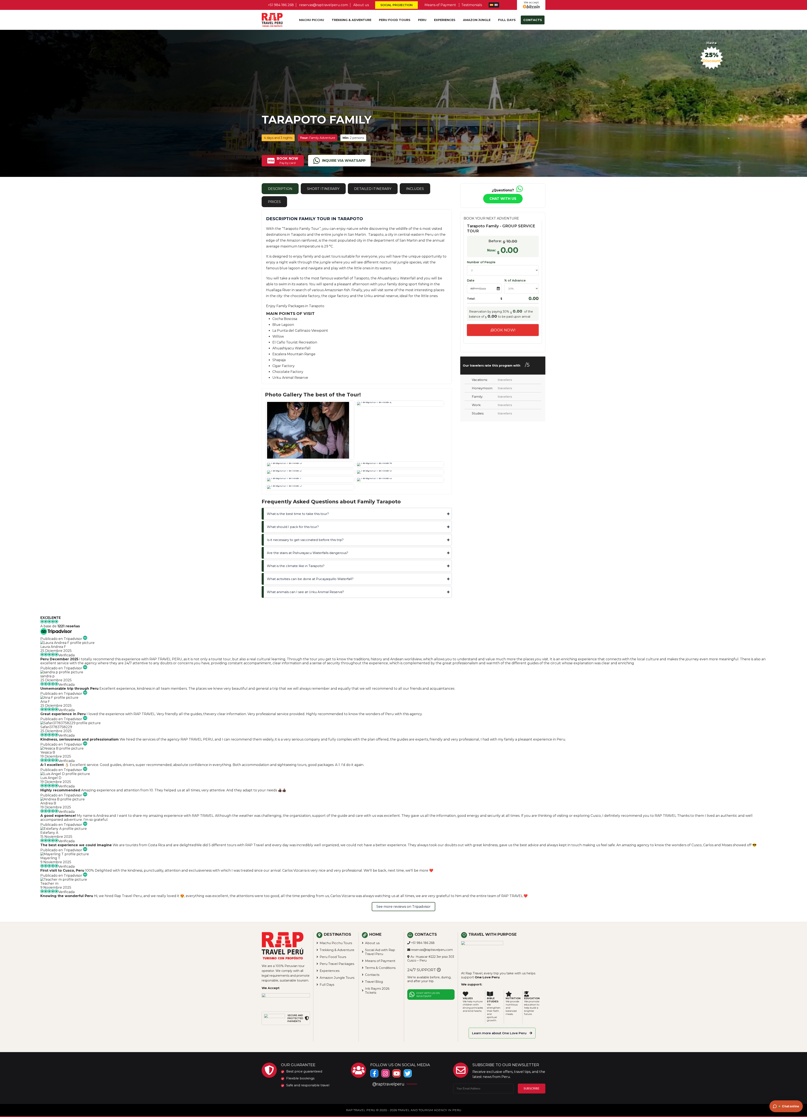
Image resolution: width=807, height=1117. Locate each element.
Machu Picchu (311, 20)
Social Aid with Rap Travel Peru (380, 952)
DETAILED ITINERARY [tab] (372, 189)
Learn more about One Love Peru (499, 1033)
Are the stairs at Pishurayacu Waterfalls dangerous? (307, 553)
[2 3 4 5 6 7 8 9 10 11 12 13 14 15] (503, 271)
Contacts (532, 20)
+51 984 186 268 (281, 5)
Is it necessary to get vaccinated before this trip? (305, 540)
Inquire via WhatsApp (343, 161)
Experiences (444, 20)
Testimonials (471, 5)
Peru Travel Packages (337, 964)
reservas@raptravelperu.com (323, 5)
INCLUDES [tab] (415, 189)
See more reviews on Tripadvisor (403, 907)
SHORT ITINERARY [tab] (323, 189)
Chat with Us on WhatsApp (428, 994)
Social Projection (396, 5)
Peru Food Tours (394, 20)
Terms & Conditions (380, 968)
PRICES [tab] (274, 202)
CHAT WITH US (502, 199)
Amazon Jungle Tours (337, 978)
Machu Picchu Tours (336, 943)
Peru (422, 20)
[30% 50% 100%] (521, 288)
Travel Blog (374, 982)
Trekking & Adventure (351, 20)
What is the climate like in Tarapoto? (295, 566)
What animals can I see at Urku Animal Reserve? (305, 592)
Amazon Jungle (477, 20)
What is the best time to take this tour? (298, 514)
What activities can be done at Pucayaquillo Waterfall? (310, 579)
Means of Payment (440, 5)
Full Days (507, 20)
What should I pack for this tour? (293, 527)
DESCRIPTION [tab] (280, 189)
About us (361, 5)
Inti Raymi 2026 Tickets (377, 991)
